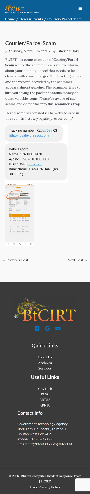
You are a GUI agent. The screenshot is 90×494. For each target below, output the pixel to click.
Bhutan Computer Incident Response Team (22, 12)
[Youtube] (58, 328)
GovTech (45, 389)
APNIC (45, 405)
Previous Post (15, 260)
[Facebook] (37, 328)
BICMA (45, 399)
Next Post (78, 260)
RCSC (45, 394)
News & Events (36, 51)
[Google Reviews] (47, 328)
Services (45, 368)
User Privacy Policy (45, 487)
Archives (45, 363)
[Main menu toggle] (80, 8)
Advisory (15, 51)
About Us (45, 357)
